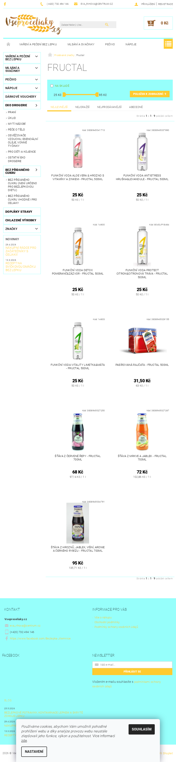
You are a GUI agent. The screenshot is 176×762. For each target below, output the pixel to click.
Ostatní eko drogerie (17, 159)
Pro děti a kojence (22, 151)
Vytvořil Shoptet (163, 753)
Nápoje (131, 44)
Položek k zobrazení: (149, 94)
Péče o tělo (16, 129)
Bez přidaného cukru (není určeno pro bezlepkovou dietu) (22, 185)
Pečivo (110, 44)
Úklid (12, 118)
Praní (12, 112)
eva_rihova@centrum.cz (25, 625)
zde (24, 741)
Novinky (12, 239)
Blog (8, 700)
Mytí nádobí (17, 123)
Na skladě (62, 85)
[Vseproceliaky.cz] (33, 25)
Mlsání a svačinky (81, 44)
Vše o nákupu (103, 617)
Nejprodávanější (109, 107)
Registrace (165, 4)
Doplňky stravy (18, 211)
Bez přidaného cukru (17, 171)
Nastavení (34, 752)
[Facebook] (5, 4)
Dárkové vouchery (20, 96)
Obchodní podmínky (107, 622)
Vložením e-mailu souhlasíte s (126, 684)
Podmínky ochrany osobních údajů (116, 626)
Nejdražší (82, 107)
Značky (11, 229)
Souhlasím (142, 729)
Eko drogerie (16, 105)
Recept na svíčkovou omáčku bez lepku (21, 266)
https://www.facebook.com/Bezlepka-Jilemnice (40, 638)
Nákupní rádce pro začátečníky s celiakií (21, 251)
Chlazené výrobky (20, 220)
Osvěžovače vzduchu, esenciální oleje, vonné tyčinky (23, 140)
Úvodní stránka (8, 44)
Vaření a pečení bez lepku (38, 44)
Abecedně (136, 107)
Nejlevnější (59, 107)
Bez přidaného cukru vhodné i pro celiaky (22, 199)
